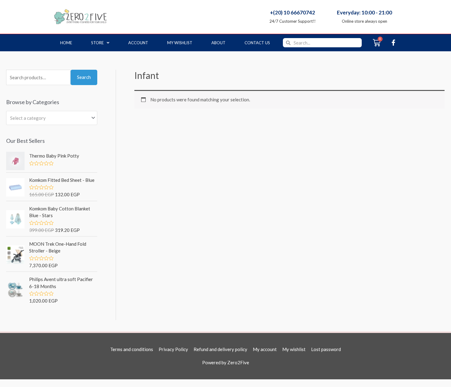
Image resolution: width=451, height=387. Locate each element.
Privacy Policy (173, 349)
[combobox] (51, 118)
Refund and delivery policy (220, 349)
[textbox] (49, 118)
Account (138, 42)
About (218, 42)
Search (84, 77)
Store (97, 42)
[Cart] (376, 42)
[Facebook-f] (393, 43)
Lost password (326, 349)
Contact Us (257, 42)
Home (66, 42)
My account (265, 349)
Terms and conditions (131, 349)
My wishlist (179, 42)
